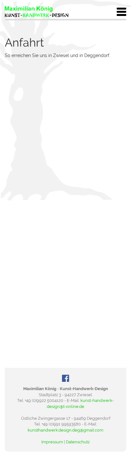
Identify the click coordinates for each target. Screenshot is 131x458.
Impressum (52, 442)
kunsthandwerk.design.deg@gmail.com (65, 430)
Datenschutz (78, 442)
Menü (121, 12)
